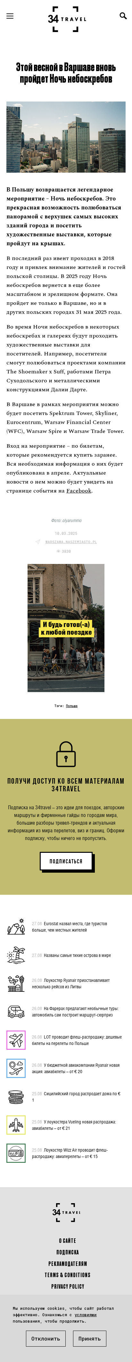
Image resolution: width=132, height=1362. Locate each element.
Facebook (78, 490)
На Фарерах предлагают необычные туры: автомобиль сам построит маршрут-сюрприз (75, 1011)
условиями (86, 1314)
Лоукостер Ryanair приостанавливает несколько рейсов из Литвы (71, 983)
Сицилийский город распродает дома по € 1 (76, 1097)
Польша (72, 706)
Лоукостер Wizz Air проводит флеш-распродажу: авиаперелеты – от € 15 (70, 1153)
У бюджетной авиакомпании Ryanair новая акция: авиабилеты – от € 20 (76, 1068)
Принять (89, 1338)
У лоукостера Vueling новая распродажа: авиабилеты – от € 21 (74, 1125)
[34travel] (67, 19)
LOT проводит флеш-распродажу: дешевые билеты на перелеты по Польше (77, 1040)
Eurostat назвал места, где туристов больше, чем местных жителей (69, 927)
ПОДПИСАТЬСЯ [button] (66, 861)
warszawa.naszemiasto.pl (71, 541)
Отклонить (45, 1338)
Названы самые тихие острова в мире (71, 955)
